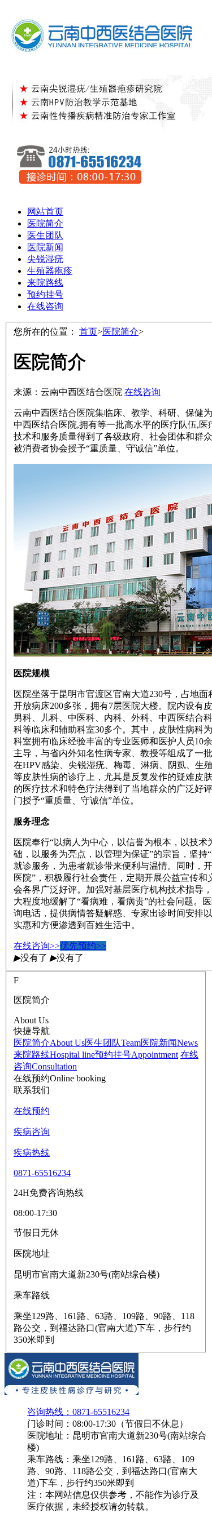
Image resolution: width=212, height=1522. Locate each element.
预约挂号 (45, 294)
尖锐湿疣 (45, 259)
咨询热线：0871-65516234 (78, 1412)
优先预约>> (83, 946)
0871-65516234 (42, 1173)
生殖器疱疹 (49, 271)
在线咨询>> (37, 946)
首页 (88, 331)
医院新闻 (45, 247)
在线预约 (32, 1111)
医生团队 (45, 235)
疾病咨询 (32, 1132)
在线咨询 (45, 306)
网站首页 (45, 211)
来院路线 (45, 282)
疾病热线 (32, 1152)
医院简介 (45, 223)
